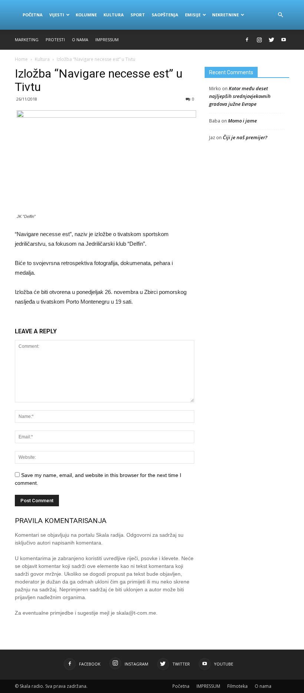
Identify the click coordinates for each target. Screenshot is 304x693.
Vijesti (56, 14)
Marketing (27, 39)
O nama (80, 39)
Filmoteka (237, 686)
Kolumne (86, 14)
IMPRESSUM (107, 39)
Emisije (193, 14)
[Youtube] (283, 40)
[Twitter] (271, 40)
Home (21, 59)
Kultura (113, 14)
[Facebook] (246, 40)
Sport (137, 14)
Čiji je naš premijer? (245, 137)
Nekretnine (225, 14)
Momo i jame (242, 120)
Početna (33, 14)
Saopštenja (165, 14)
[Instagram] (259, 40)
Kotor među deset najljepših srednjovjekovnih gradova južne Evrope (240, 96)
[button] (280, 15)
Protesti (55, 39)
